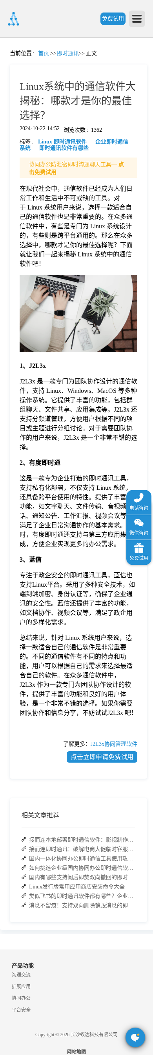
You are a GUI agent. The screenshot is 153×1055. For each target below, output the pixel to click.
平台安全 (21, 1010)
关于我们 (10, 368)
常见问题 (27, 274)
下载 (10, 438)
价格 (27, 179)
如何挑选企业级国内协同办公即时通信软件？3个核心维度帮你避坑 (82, 868)
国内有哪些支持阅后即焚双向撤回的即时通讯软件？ (82, 877)
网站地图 (76, 1052)
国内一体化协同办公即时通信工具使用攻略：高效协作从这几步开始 (82, 859)
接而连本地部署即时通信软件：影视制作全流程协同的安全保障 (82, 840)
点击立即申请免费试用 (102, 757)
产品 (10, 108)
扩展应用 (21, 986)
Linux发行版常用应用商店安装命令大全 (77, 887)
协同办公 (21, 998)
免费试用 (113, 18)
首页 (10, 60)
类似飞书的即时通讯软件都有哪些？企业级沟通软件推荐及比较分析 (82, 896)
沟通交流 (21, 975)
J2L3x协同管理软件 (114, 744)
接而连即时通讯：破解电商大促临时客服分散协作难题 (82, 849)
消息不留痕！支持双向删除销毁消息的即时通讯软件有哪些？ (82, 905)
